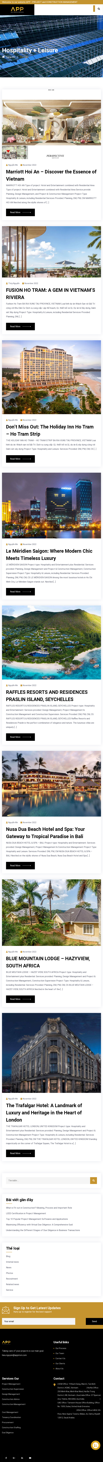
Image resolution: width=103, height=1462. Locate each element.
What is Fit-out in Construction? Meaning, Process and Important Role (39, 1208)
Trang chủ (10, 57)
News (8, 1267)
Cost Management (10, 1412)
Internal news (12, 1262)
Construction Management (13, 1404)
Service (9, 1290)
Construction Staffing (11, 1427)
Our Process (61, 1348)
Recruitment (12, 1278)
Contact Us (60, 1358)
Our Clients (60, 1363)
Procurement (8, 1422)
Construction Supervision (13, 1389)
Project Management (11, 1384)
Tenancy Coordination (11, 1417)
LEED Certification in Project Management (26, 1213)
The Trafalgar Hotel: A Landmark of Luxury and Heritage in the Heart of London (44, 1113)
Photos (9, 1273)
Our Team (60, 1353)
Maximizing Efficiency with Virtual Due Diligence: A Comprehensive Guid (39, 1224)
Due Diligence (8, 1433)
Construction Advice (11, 1399)
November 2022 (29, 165)
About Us (59, 1369)
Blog (8, 1256)
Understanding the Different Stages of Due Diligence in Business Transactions (43, 1230)
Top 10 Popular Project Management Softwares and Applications (37, 1219)
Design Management (11, 1394)
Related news (12, 1284)
